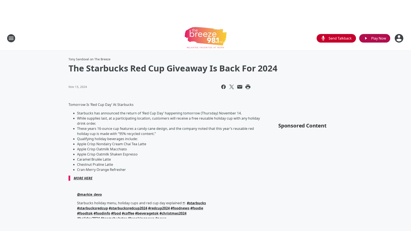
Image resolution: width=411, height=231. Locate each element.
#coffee (128, 213)
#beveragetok (147, 213)
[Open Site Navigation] (11, 38)
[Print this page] (248, 87)
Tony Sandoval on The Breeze (89, 59)
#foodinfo (102, 213)
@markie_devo (89, 194)
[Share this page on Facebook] (223, 87)
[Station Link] (206, 38)
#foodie (196, 208)
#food (116, 213)
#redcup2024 (159, 208)
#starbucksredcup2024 (128, 208)
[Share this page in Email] (240, 87)
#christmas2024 (172, 213)
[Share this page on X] (232, 87)
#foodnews (180, 208)
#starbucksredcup (92, 208)
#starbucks (196, 203)
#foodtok (85, 213)
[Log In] (399, 38)
